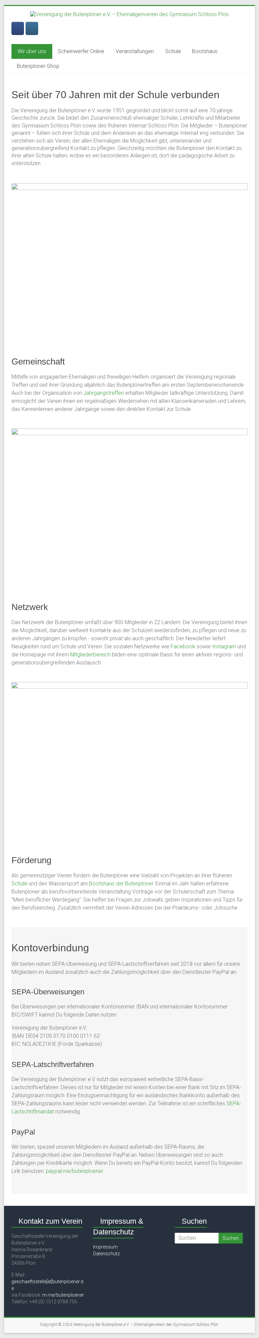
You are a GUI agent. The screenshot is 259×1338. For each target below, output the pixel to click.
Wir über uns (32, 51)
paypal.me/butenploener (74, 1171)
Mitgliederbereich (90, 654)
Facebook (183, 646)
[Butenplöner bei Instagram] (32, 28)
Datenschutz (106, 1253)
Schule (173, 51)
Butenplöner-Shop (38, 66)
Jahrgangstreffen (104, 393)
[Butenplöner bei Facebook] (17, 28)
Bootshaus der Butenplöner (121, 883)
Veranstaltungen (135, 51)
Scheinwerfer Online (81, 51)
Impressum (105, 1247)
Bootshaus (205, 51)
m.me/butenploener (63, 1295)
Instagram (224, 646)
